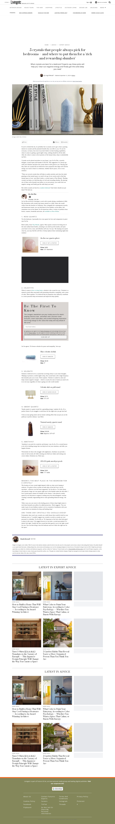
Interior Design (16, 7)
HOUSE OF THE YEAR (43, 13)
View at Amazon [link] (47, 356)
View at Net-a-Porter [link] (49, 243)
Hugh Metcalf (50, 75)
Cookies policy (29, 801)
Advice (54, 45)
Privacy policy (82, 796)
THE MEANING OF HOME (79, 13)
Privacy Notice (32, 333)
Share (25, 142)
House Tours (29, 7)
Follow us (57, 142)
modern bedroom (45, 188)
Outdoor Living (71, 7)
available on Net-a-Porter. (52, 211)
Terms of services (45, 331)
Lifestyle (58, 7)
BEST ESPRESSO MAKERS (25, 13)
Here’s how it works (77, 81)
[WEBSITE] (30, 197)
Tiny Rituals (35, 224)
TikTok (44, 804)
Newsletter (65, 142)
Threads (62, 804)
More (102, 7)
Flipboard (27, 807)
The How (40, 7)
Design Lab (83, 7)
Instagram (63, 801)
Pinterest (81, 801)
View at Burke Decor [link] (49, 392)
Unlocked (93, 7)
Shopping (49, 7)
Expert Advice (64, 45)
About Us (27, 796)
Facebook (27, 804)
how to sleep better (37, 290)
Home (47, 45)
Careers (44, 801)
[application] (45, 270)
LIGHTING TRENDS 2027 (61, 13)
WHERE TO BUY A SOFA (97, 13)
